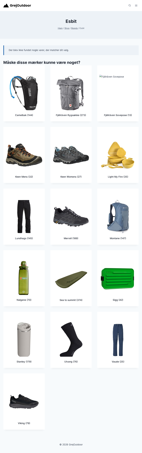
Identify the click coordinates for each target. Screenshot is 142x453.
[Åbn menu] (136, 5)
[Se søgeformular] (129, 5)
